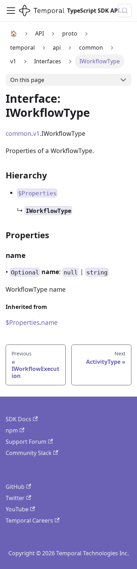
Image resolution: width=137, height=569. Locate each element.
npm (12, 430)
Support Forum (26, 441)
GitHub (15, 487)
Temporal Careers (29, 520)
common (18, 133)
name (49, 322)
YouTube (17, 509)
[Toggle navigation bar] (11, 10)
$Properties (22, 322)
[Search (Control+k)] (124, 10)
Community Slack (29, 453)
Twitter (15, 498)
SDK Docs (18, 419)
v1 (36, 133)
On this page (27, 80)
